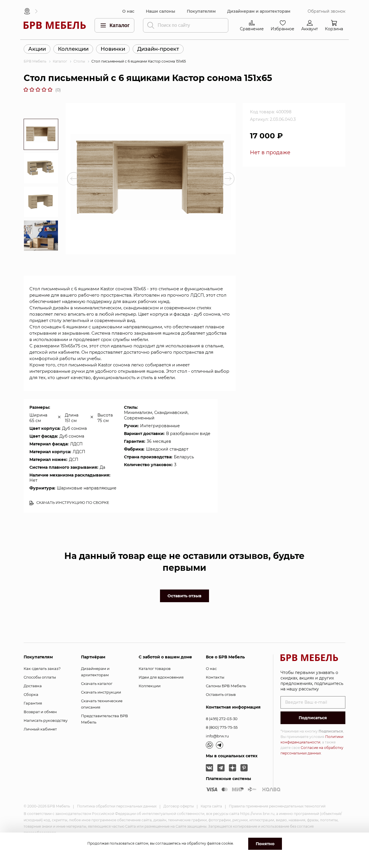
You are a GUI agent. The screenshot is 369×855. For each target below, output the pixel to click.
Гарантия (33, 703)
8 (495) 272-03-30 (222, 718)
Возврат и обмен (40, 711)
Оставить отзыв (184, 595)
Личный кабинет (40, 729)
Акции (37, 49)
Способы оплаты (40, 677)
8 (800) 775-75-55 (222, 727)
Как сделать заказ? (42, 668)
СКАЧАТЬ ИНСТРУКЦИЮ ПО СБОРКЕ (72, 502)
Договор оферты (178, 806)
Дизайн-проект (158, 49)
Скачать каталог (96, 683)
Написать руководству (45, 720)
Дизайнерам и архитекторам (258, 11)
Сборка (31, 694)
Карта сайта (211, 806)
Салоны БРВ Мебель (226, 685)
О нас (128, 11)
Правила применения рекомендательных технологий (277, 806)
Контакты (215, 677)
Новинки (113, 49)
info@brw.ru (217, 736)
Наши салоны (160, 11)
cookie (227, 843)
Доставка (33, 685)
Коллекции (73, 49)
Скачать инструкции (101, 692)
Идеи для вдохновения (161, 677)
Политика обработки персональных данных (117, 806)
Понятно (265, 843)
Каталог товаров (155, 668)
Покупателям (201, 11)
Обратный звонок (326, 11)
